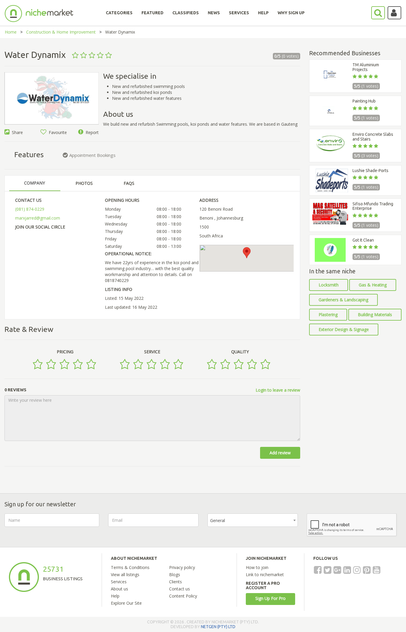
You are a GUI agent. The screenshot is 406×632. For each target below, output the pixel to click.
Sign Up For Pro (270, 598)
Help (115, 596)
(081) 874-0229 (29, 209)
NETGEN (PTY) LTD (218, 626)
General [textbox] (217, 520)
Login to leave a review (278, 390)
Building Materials (375, 314)
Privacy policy (182, 567)
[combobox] (252, 520)
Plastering (328, 314)
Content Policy (183, 596)
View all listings (125, 574)
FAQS (129, 183)
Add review (280, 453)
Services (119, 581)
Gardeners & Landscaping (343, 299)
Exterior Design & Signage (344, 329)
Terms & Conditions (130, 567)
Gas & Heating (373, 285)
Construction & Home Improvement (61, 32)
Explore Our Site (126, 603)
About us (119, 589)
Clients (175, 581)
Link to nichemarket (265, 574)
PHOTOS (84, 183)
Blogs (174, 574)
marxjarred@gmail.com (37, 218)
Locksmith (329, 285)
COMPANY (34, 183)
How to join (257, 567)
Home (11, 32)
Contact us (179, 589)
